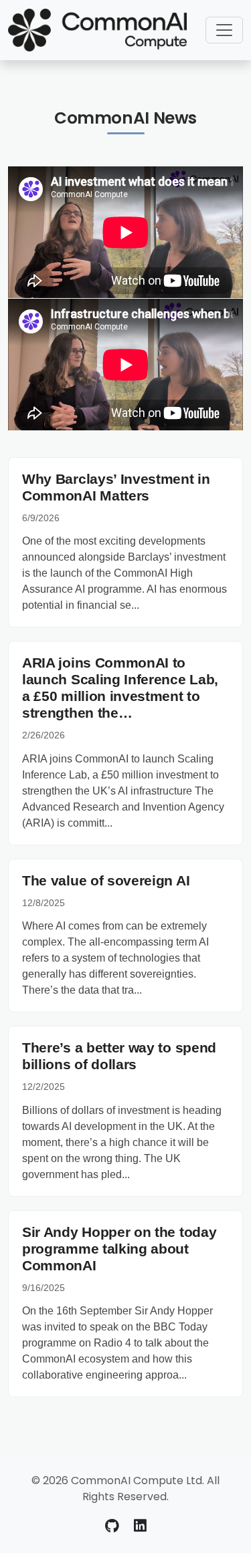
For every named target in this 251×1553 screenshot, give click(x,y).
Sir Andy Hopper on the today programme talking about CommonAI (119, 1248)
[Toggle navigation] (224, 30)
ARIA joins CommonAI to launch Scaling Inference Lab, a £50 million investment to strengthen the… (120, 687)
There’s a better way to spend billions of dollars (119, 1056)
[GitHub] (114, 1526)
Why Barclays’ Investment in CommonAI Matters (116, 487)
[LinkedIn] (140, 1526)
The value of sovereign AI (105, 880)
